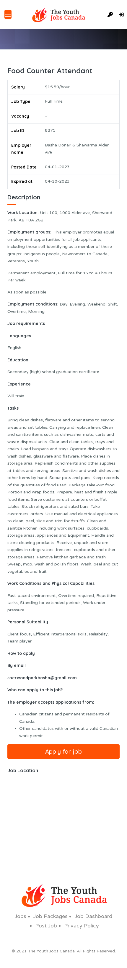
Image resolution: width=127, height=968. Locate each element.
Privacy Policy (81, 925)
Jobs (20, 916)
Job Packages (50, 916)
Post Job (46, 925)
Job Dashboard (93, 916)
